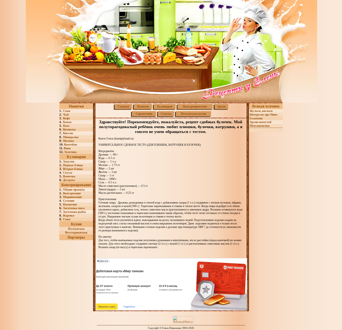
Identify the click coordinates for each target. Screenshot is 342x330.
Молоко (68, 140)
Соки (66, 111)
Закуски (68, 161)
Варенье (68, 215)
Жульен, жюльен (260, 111)
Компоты (69, 129)
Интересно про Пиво (263, 114)
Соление (68, 200)
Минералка (71, 137)
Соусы (67, 172)
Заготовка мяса (73, 208)
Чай (66, 114)
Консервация (72, 193)
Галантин (255, 118)
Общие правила (74, 189)
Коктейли (70, 144)
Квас (66, 125)
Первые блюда (73, 165)
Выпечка (69, 176)
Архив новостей (260, 122)
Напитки (76, 106)
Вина (67, 148)
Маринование (72, 197)
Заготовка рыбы (74, 212)
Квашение (70, 204)
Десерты (69, 180)
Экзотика (70, 152)
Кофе (66, 118)
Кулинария (76, 157)
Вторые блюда (73, 169)
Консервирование (76, 185)
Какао (67, 122)
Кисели (68, 133)
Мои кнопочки (259, 125)
